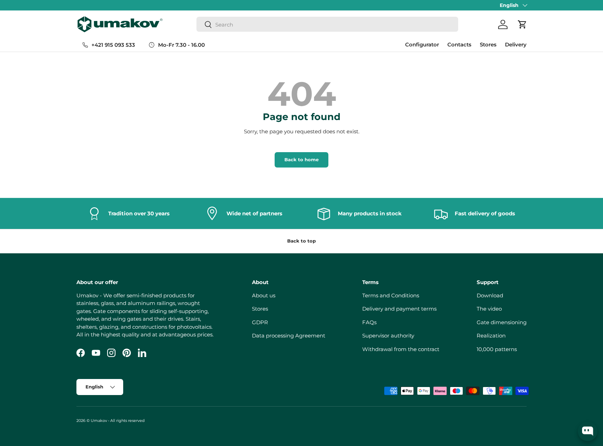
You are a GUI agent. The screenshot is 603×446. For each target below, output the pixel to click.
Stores (488, 44)
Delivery (516, 44)
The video (489, 308)
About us (263, 295)
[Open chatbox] (587, 431)
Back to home (301, 159)
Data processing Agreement (288, 335)
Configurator (422, 44)
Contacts (459, 44)
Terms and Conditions (390, 295)
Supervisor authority (388, 335)
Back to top (301, 241)
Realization (491, 335)
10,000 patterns (497, 349)
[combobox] (327, 24)
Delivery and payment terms (399, 308)
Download (490, 295)
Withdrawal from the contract (400, 349)
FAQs (369, 322)
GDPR (260, 322)
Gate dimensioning (502, 322)
